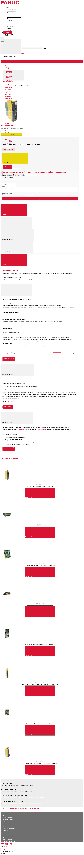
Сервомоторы (9, 71)
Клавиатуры (8, 77)
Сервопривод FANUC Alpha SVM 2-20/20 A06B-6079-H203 (40, 486)
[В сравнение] (11, 98)
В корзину (5, 162)
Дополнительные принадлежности (13, 168)
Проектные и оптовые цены (13, 19)
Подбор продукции (11, 9)
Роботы (7, 68)
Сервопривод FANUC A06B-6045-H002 (40, 526)
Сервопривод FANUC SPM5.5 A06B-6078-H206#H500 (15, 808)
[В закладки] (30, 98)
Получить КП (7, 32)
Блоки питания (9, 80)
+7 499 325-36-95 (57, 352)
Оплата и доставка (11, 11)
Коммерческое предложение (14, 17)
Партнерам (6, 15)
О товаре (4, 214)
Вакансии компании (11, 26)
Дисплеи (8, 79)
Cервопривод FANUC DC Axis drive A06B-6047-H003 (40, 605)
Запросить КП (28, 497)
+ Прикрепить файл (7, 193)
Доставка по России (7, 227)
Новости (9, 30)
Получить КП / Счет (8, 406)
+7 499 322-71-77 (10, 34)
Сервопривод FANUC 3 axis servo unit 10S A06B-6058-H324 (40, 724)
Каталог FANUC (28, 69)
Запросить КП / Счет (7, 251)
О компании (6, 22)
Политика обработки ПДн (29, 195)
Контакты (9, 28)
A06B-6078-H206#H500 (34, 808)
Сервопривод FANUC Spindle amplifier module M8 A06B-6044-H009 (40, 644)
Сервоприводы (9, 72)
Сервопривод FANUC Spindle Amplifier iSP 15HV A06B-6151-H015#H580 (40, 763)
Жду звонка (11, 134)
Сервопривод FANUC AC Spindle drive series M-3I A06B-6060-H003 (40, 565)
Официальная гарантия (7, 239)
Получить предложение (40, 199)
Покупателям (6, 7)
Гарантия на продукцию (12, 13)
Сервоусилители (8, 151)
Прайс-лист (9, 20)
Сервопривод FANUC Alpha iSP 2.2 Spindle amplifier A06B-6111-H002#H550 (40, 684)
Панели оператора (10, 81)
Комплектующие (8, 146)
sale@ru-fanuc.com (9, 35)
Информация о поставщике (13, 25)
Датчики (7, 75)
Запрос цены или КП (9, 358)
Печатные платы (9, 76)
